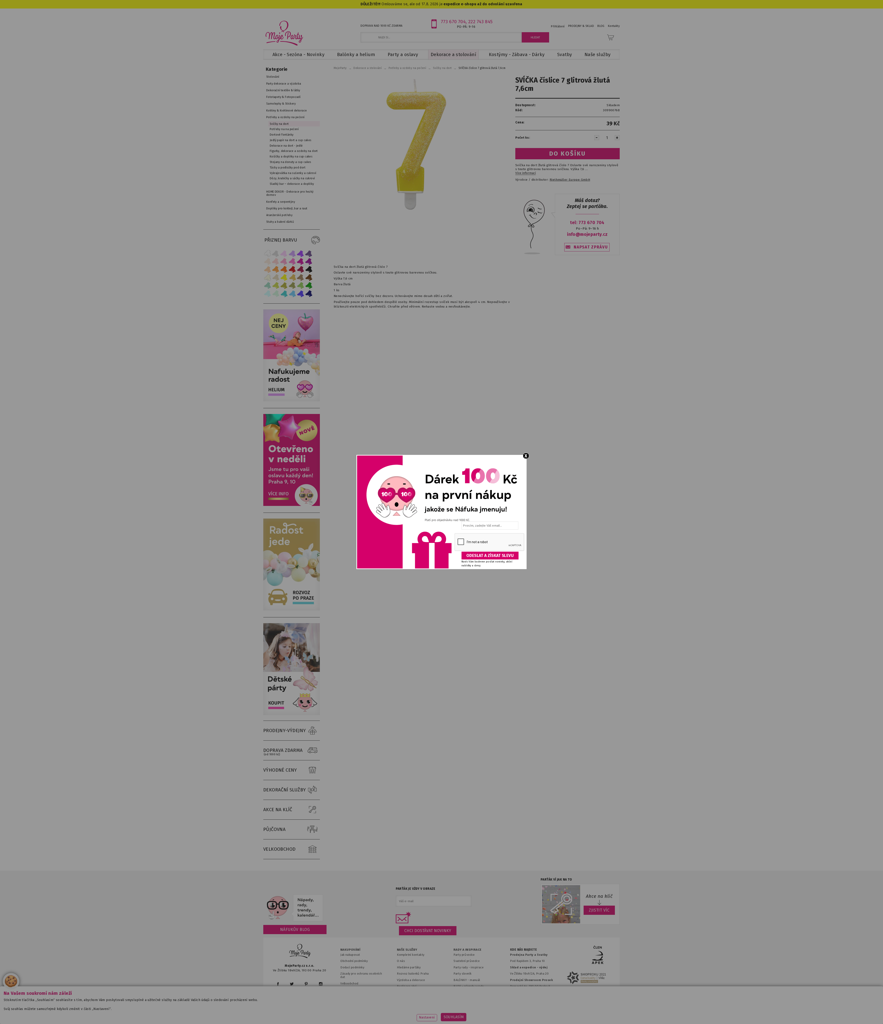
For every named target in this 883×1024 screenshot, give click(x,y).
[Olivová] (284, 285)
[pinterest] (306, 984)
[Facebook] (278, 984)
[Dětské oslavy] (291, 714)
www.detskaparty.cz (434, 1013)
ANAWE (484, 1021)
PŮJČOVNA (274, 829)
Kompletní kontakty (410, 954)
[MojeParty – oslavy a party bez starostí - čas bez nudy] (284, 32)
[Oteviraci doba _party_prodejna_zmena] (291, 505)
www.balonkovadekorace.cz (481, 1013)
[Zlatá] (292, 277)
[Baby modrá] (267, 293)
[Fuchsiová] (292, 261)
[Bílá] (267, 253)
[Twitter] (292, 984)
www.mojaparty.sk (345, 1013)
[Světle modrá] (292, 293)
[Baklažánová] (308, 261)
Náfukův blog (295, 929)
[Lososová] (267, 261)
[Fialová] (292, 253)
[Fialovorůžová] (308, 253)
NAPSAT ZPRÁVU (591, 247)
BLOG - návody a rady (468, 986)
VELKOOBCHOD (279, 849)
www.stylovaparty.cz (573, 1013)
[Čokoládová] (308, 277)
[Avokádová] (292, 285)
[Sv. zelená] (300, 285)
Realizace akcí (407, 986)
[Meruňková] (275, 269)
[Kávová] (300, 277)
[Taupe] (275, 277)
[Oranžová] (284, 269)
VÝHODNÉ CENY (280, 770)
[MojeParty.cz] (300, 951)
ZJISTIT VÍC (599, 910)
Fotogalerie (461, 992)
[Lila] (284, 253)
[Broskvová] (267, 269)
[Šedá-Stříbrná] (275, 253)
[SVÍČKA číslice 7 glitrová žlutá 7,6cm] (417, 144)
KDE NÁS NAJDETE (523, 950)
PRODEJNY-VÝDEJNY (284, 730)
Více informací (525, 173)
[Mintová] (275, 293)
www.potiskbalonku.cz (530, 1013)
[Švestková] (300, 253)
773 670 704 (453, 21)
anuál (476, 980)
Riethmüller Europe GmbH (570, 180)
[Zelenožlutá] (275, 285)
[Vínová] (300, 269)
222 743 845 (480, 21)
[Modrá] (300, 293)
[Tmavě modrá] (308, 293)
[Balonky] (291, 400)
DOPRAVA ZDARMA (283, 751)
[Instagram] (321, 984)
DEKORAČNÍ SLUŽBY (284, 790)
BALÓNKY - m (463, 980)
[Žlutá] (284, 277)
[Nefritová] (267, 285)
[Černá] (308, 269)
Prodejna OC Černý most (529, 992)
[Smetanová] (267, 277)
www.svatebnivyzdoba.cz (389, 1013)
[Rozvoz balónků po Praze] (291, 609)
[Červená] (292, 269)
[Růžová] (284, 261)
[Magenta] (300, 261)
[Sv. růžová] (275, 261)
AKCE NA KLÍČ (277, 809)
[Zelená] (308, 285)
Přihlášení (558, 26)
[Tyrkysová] (284, 293)
